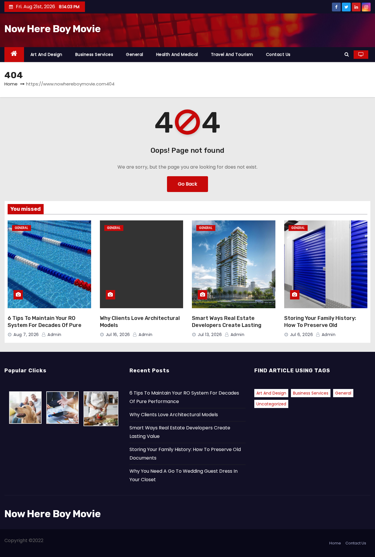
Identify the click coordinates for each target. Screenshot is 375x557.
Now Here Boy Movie (52, 29)
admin (54, 334)
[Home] (14, 54)
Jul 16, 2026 (118, 334)
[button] (347, 54)
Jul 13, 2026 (210, 334)
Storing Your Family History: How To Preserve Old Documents (320, 325)
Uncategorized (271, 404)
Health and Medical (177, 54)
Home (11, 84)
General (134, 54)
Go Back (187, 184)
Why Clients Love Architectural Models (173, 414)
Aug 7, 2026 (26, 334)
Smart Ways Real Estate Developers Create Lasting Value (226, 325)
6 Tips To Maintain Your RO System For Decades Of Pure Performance (44, 325)
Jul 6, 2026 (301, 334)
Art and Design (46, 54)
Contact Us (278, 54)
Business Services (94, 54)
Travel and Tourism (232, 54)
